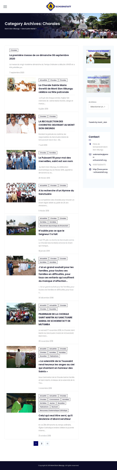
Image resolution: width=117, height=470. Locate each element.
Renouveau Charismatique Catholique (53, 410)
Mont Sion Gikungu (58, 465)
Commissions (54, 399)
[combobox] (98, 106)
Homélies (52, 153)
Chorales (14, 50)
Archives (92, 102)
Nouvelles (52, 309)
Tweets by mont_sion (98, 122)
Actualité (43, 305)
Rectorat (55, 407)
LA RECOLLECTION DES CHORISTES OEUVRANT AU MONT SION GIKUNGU (57, 125)
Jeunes (52, 403)
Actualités (43, 80)
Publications (54, 356)
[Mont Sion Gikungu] (58, 6)
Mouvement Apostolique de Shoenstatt (54, 226)
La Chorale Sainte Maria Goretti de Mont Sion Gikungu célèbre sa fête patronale (56, 89)
